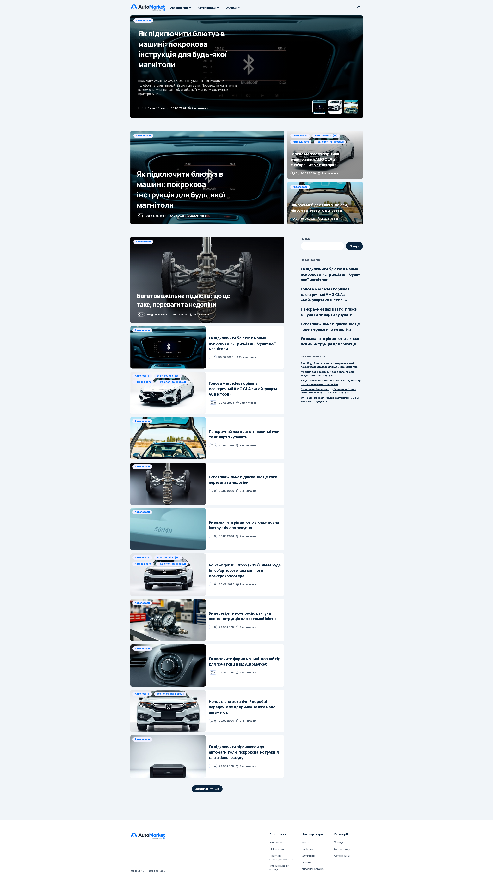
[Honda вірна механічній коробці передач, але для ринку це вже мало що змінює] (168, 711)
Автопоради (143, 135)
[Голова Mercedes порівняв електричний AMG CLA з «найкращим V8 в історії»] (246, 66)
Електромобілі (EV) (169, 20)
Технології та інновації (224, 20)
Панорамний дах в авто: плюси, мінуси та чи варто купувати (330, 312)
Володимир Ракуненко (315, 389)
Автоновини (143, 20)
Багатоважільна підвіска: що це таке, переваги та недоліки (330, 326)
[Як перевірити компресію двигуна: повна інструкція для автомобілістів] (168, 620)
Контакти (136, 870)
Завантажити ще (207, 789)
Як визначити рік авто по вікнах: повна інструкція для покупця (330, 341)
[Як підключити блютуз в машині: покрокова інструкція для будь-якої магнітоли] (207, 177)
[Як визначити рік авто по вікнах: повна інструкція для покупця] (168, 529)
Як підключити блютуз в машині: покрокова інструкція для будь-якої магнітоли (331, 274)
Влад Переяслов (311, 380)
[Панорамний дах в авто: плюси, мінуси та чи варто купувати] (325, 203)
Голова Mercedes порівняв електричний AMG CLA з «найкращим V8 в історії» (325, 294)
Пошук (305, 238)
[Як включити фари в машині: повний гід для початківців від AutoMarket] (168, 665)
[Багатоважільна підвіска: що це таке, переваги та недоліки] (207, 280)
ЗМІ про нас (156, 870)
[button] (359, 8)
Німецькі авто (196, 20)
